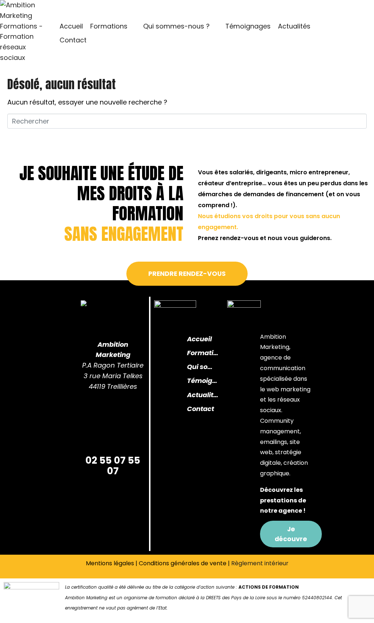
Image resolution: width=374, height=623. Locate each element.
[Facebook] (100, 435)
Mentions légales (110, 563)
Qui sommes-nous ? (202, 366)
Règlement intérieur (260, 563)
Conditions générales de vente (182, 563)
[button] (113, 26)
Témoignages (203, 380)
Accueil (199, 338)
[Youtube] (126, 435)
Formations (203, 352)
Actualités (203, 394)
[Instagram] (126, 414)
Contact (200, 408)
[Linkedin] (100, 414)
